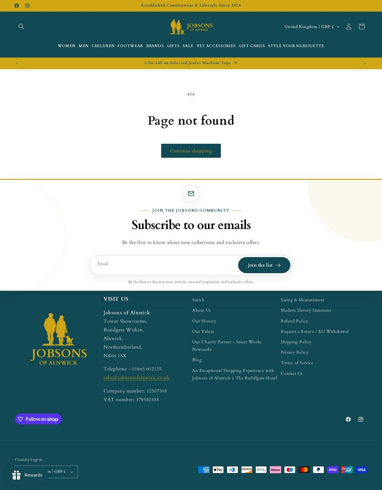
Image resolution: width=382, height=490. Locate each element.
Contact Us (292, 373)
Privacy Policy (294, 352)
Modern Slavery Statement (306, 310)
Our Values (203, 331)
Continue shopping (191, 151)
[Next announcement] (365, 63)
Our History (204, 321)
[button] (21, 26)
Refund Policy (294, 321)
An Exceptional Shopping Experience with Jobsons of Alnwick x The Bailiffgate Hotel (234, 374)
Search (198, 300)
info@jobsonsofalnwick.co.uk (137, 377)
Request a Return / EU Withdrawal (315, 331)
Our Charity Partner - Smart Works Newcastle (227, 345)
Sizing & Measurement (302, 300)
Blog (197, 360)
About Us (201, 310)
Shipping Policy (296, 342)
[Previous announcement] (17, 63)
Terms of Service (297, 363)
